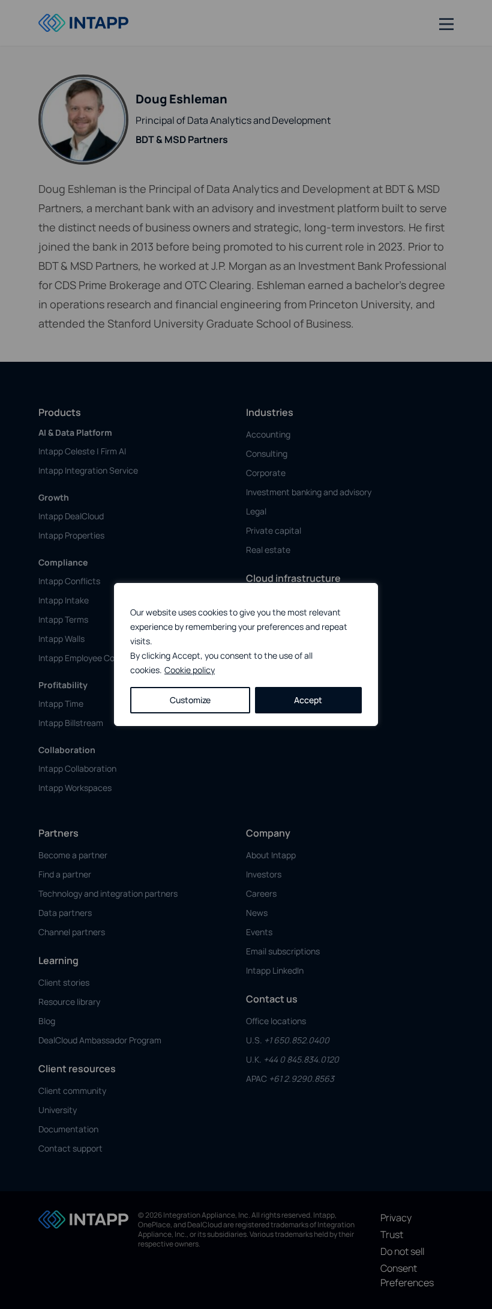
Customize (190, 700)
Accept (308, 700)
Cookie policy (189, 670)
